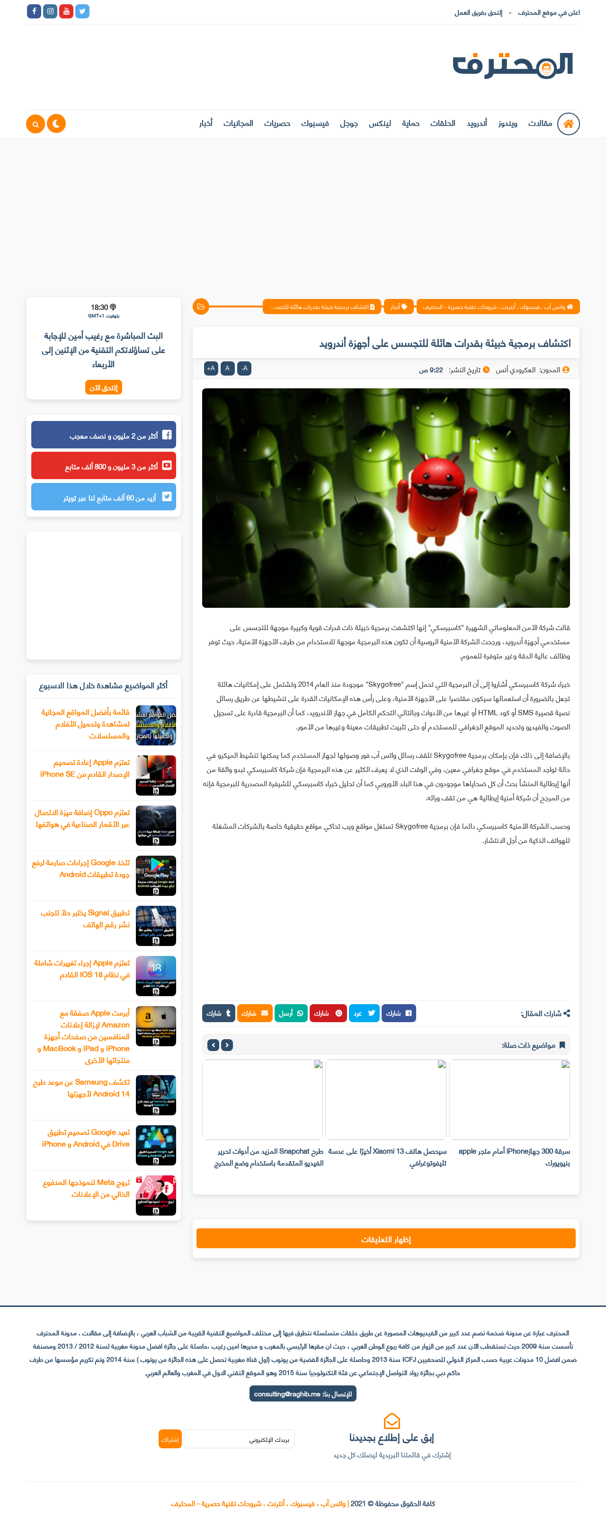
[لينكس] (114, 11)
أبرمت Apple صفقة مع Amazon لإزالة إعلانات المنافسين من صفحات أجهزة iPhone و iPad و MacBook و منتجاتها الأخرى (83, 1036)
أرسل (286, 1012)
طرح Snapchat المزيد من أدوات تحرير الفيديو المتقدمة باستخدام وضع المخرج (268, 1156)
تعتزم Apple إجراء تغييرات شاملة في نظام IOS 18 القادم (82, 968)
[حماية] (98, 11)
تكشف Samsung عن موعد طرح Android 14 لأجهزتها (81, 1087)
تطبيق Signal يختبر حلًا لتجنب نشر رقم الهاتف (85, 917)
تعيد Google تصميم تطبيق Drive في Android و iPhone (86, 1137)
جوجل (349, 122)
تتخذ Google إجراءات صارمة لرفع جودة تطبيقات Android (81, 867)
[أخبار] (195, 11)
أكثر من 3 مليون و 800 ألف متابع (111, 466)
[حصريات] (163, 11)
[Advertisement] (303, 211)
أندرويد (477, 122)
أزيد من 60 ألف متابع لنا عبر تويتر (110, 497)
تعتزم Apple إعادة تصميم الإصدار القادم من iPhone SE (85, 767)
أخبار (206, 122)
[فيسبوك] (147, 11)
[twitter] (82, 11)
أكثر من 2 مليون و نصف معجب (114, 435)
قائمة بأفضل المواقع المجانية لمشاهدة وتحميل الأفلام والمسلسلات (86, 723)
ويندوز (508, 122)
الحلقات (443, 122)
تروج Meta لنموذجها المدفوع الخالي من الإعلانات (86, 1187)
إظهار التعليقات (386, 1238)
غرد (359, 1012)
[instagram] (50, 11)
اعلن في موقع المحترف (549, 11)
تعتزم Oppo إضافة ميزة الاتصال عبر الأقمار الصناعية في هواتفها (82, 817)
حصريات (277, 122)
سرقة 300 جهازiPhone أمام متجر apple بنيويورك (514, 1156)
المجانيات (238, 122)
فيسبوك (315, 122)
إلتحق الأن (103, 387)
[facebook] (34, 11)
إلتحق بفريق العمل (478, 11)
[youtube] (66, 11)
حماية (410, 122)
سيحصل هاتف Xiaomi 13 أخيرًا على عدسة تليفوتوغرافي (387, 1156)
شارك (393, 1012)
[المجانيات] (179, 11)
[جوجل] (131, 11)
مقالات (541, 122)
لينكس (380, 122)
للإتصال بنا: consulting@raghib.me (303, 1393)
